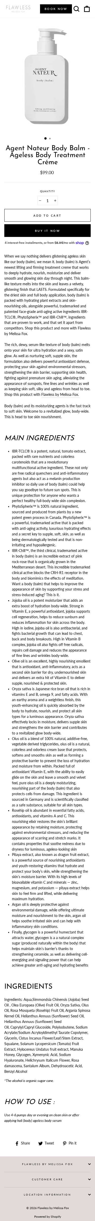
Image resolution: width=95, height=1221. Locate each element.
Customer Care (47, 1179)
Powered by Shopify (47, 1216)
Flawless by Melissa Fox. (60, 395)
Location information (47, 1194)
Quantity (47, 191)
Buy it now (47, 230)
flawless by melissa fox (47, 1164)
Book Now (56, 8)
